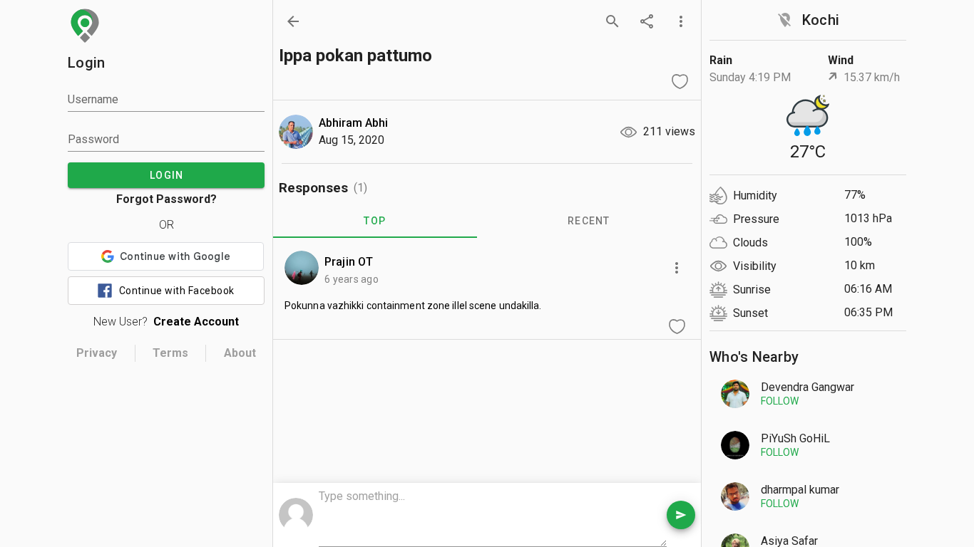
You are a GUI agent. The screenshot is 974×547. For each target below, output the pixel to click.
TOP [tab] (375, 220)
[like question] (679, 81)
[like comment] (677, 326)
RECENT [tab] (589, 220)
